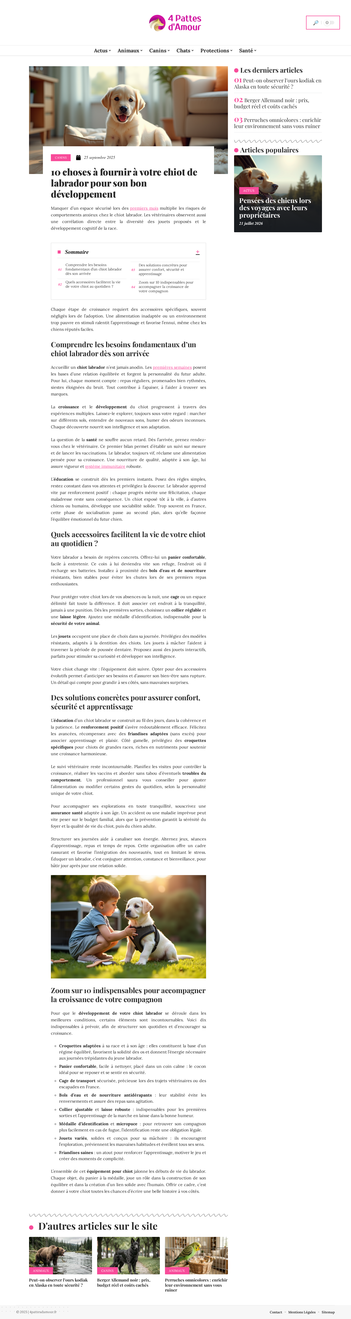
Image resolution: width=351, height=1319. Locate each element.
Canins (61, 157)
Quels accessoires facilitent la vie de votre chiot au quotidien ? (93, 284)
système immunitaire (105, 466)
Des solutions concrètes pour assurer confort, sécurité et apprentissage (163, 269)
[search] (316, 22)
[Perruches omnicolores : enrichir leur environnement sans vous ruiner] (196, 1256)
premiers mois (144, 208)
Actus (249, 190)
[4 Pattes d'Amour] (175, 22)
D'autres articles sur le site (98, 1225)
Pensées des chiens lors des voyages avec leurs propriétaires (275, 207)
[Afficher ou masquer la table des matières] (144, 252)
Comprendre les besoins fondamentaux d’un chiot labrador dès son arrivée (94, 269)
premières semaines (172, 367)
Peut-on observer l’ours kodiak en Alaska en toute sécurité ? (58, 1282)
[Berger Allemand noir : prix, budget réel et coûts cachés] (128, 1256)
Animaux (41, 1271)
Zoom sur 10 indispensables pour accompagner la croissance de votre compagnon (166, 286)
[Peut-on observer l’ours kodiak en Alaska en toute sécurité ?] (60, 1256)
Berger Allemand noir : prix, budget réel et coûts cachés (123, 1282)
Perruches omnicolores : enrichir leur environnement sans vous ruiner (196, 1284)
